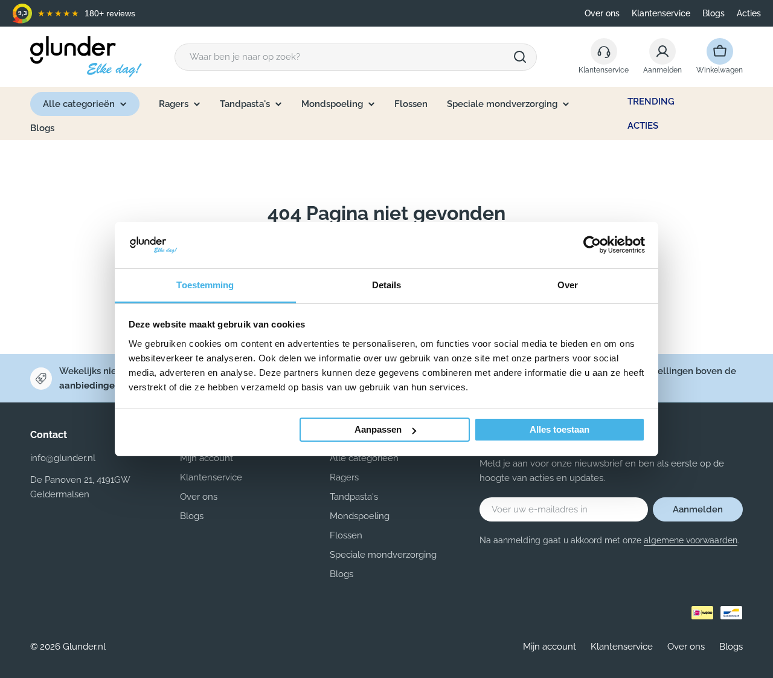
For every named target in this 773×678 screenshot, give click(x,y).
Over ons (602, 13)
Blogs (713, 13)
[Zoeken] (520, 57)
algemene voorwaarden (690, 540)
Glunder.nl (84, 646)
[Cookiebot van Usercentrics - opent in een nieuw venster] (592, 245)
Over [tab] (567, 285)
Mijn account (549, 646)
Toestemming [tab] (205, 285)
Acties (749, 13)
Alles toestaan (559, 429)
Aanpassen (378, 429)
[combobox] (356, 57)
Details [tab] (387, 285)
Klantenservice (661, 13)
